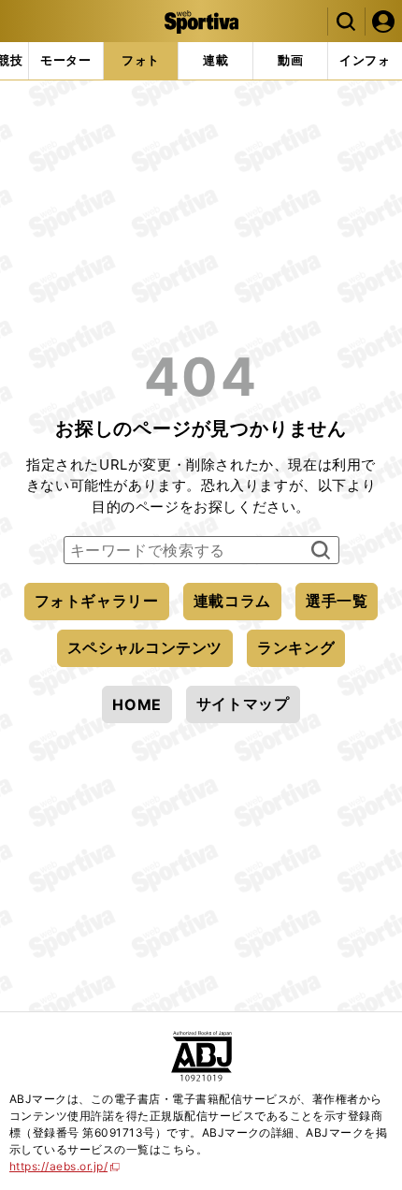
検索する (318, 551)
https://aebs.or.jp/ (65, 1166)
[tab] (66, 61)
